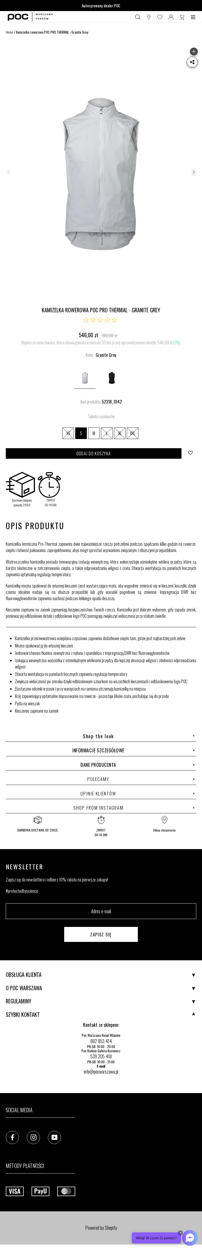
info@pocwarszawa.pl (101, 1071)
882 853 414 (101, 1041)
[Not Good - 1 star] (86, 320)
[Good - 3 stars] (100, 320)
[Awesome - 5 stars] (114, 320)
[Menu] (193, 17)
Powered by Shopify (101, 1227)
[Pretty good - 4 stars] (107, 320)
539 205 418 (101, 1056)
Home (9, 32)
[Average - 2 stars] (93, 320)
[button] (193, 172)
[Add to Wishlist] (191, 453)
